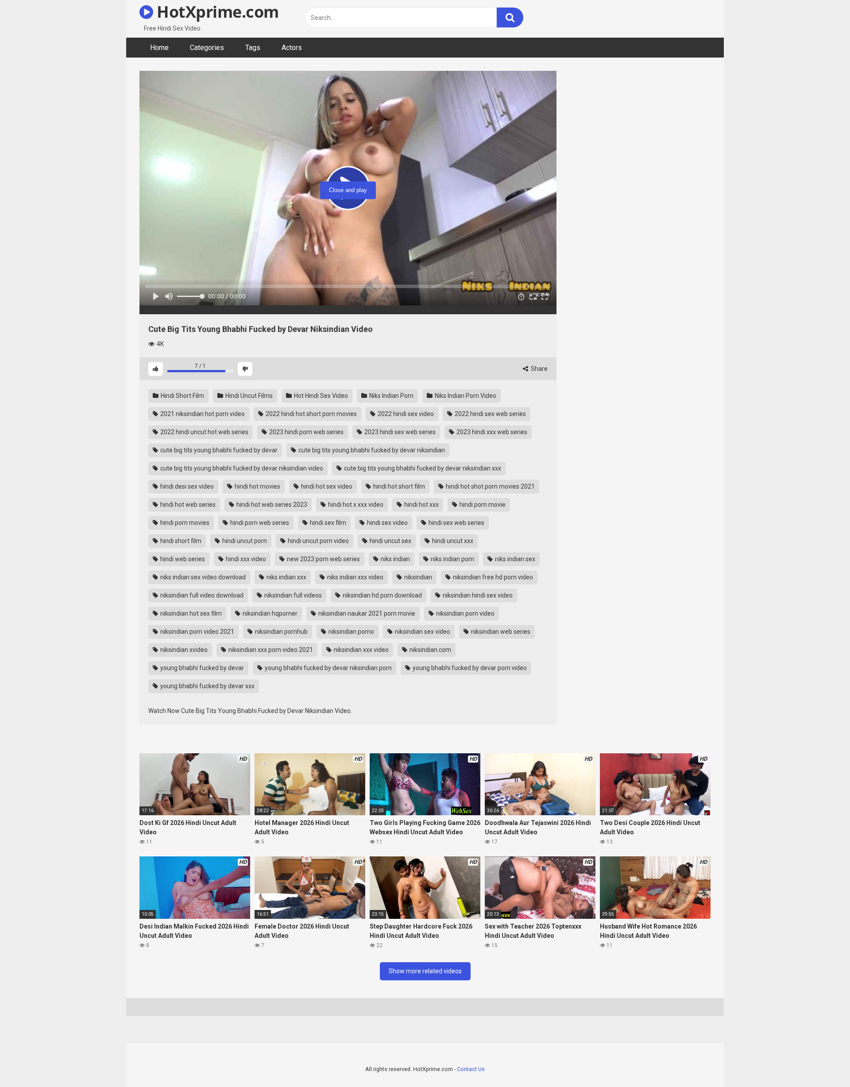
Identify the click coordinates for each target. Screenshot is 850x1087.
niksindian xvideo (183, 649)
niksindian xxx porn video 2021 (270, 649)
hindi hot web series (187, 504)
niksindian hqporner (269, 613)
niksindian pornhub (281, 631)
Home (159, 47)
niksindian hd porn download (381, 595)
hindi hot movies (256, 486)
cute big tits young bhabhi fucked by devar (218, 450)
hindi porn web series (259, 522)
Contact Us (471, 1069)
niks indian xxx (285, 577)
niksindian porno (350, 631)
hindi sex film (327, 522)
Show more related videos (425, 971)
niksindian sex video (422, 631)
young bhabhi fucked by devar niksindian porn (327, 667)
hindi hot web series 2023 (271, 504)
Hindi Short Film (181, 395)
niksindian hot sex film (190, 613)
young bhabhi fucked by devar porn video (469, 667)
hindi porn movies (184, 522)
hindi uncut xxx (452, 540)
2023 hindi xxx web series (491, 432)
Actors (292, 47)
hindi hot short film (398, 486)
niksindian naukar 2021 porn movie (366, 613)
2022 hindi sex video (405, 413)
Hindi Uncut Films (248, 395)
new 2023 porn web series (323, 559)
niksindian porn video (465, 613)
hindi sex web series (455, 522)
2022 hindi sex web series (489, 413)
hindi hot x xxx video (355, 504)
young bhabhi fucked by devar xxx (207, 686)
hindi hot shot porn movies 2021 (489, 486)
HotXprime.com (216, 12)
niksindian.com (429, 649)
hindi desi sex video (186, 486)
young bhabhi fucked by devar (201, 667)
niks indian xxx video (354, 577)
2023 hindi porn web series (306, 432)
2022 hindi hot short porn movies (310, 413)
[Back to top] (820, 1060)
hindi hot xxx (421, 504)
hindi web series (182, 559)
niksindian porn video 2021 (196, 631)
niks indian (394, 559)
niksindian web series (500, 631)
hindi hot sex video (326, 486)
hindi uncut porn (244, 540)
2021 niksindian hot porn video (202, 413)
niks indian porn (451, 559)
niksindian (417, 577)
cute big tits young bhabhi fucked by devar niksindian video (241, 468)
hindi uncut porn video (317, 540)
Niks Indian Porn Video (464, 395)
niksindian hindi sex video (477, 595)
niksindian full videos (292, 595)
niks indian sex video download (202, 577)
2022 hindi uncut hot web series (203, 432)
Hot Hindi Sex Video (320, 395)
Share (538, 368)
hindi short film (180, 540)
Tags (252, 47)
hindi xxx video (245, 559)
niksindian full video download (201, 595)
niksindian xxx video (360, 649)
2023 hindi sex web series (399, 432)
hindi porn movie (482, 504)
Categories (207, 47)
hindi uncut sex (389, 540)
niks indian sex (514, 559)
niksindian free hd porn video (492, 577)
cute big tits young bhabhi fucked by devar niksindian (371, 450)
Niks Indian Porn (390, 395)
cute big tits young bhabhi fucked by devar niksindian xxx (422, 468)
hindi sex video (387, 522)
